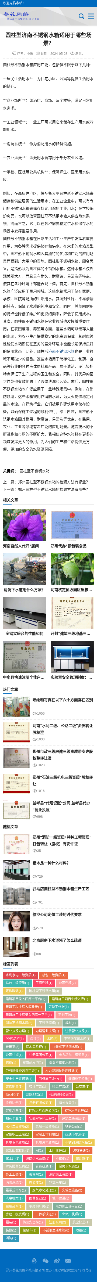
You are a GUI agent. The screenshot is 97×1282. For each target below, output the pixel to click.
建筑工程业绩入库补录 (24, 1007)
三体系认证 (46, 1214)
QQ (34, 1261)
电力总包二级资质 (74, 1055)
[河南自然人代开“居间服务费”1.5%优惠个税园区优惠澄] (24, 525)
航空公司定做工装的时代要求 (57, 914)
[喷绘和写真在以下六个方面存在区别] (16, 707)
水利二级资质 (17, 1127)
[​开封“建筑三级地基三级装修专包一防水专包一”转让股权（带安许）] (72, 613)
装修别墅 (14, 1087)
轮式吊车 (57, 1182)
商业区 (12, 1095)
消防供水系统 (37, 1159)
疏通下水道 (75, 1134)
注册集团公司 (41, 1055)
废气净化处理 (44, 1190)
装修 (11, 1230)
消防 (11, 1238)
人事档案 (14, 1198)
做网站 (82, 1159)
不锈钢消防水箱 (78, 1142)
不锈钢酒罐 (49, 1023)
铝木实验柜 (36, 1047)
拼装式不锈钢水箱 (67, 1047)
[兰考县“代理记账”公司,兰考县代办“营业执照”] (16, 810)
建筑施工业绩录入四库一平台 (29, 1015)
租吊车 (29, 1230)
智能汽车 (14, 1110)
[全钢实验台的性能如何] (24, 613)
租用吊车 (14, 1206)
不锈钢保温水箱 (77, 1039)
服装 (11, 1222)
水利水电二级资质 (21, 975)
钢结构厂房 (39, 1206)
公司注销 (14, 1055)
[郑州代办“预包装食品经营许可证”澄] (72, 525)
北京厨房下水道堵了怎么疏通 (57, 940)
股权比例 (14, 1103)
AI (39, 1151)
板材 (70, 1023)
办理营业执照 (47, 1031)
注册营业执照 (77, 1031)
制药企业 (14, 1119)
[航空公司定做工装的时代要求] (16, 921)
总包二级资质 (17, 983)
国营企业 (37, 1198)
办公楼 (36, 1182)
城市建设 (60, 1198)
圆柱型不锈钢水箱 (34, 471)
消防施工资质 (60, 1174)
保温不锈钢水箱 (62, 1063)
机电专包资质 (17, 1142)
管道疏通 (44, 1166)
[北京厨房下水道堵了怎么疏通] (16, 947)
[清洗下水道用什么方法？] (24, 569)
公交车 (82, 1087)
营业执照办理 (17, 1031)
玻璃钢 (12, 1047)
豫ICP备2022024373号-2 (72, 1270)
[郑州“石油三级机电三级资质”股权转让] (16, 784)
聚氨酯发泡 (33, 1063)
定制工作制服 (47, 1134)
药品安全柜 (33, 1222)
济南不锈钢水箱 (61, 352)
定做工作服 (58, 1007)
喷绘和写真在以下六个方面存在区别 (63, 700)
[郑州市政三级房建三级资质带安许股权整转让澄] (16, 758)
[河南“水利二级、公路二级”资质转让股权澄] (16, 732)
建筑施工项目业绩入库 (70, 999)
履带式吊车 (16, 1190)
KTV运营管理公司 (44, 1110)
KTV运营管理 (76, 1110)
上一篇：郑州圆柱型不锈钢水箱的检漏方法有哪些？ (46, 482)
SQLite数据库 (17, 1151)
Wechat (45, 1261)
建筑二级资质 (73, 1119)
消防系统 (14, 1182)
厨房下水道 (69, 1166)
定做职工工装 (17, 1134)
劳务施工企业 (50, 1079)
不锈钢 (62, 1159)
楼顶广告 (37, 1087)
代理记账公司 (61, 1095)
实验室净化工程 (42, 1119)
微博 (57, 1261)
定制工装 (66, 1015)
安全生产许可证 (19, 1079)
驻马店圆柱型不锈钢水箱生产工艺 (61, 889)
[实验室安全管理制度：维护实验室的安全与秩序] (72, 657)
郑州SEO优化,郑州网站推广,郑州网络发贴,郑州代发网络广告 (21, 16)
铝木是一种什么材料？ (51, 863)
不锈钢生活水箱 (56, 1230)
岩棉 (11, 1063)
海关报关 (67, 1103)
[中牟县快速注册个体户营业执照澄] (24, 657)
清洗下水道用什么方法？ (24, 590)
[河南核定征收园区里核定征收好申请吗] (72, 569)
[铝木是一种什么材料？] (16, 870)
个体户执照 (72, 1214)
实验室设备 (72, 1190)
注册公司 (57, 1222)
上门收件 (57, 1151)
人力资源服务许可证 (61, 1071)
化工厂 (12, 1159)
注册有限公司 (41, 1103)
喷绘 (81, 1230)
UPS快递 (81, 1151)
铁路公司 (73, 1127)
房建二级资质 (17, 1214)
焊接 (35, 1039)
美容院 (36, 1174)
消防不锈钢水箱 (19, 1023)
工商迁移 (44, 983)
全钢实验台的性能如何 (24, 633)
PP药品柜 (15, 1039)
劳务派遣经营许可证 (22, 1071)
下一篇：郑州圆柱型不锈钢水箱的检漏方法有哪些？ (46, 489)
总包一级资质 (53, 975)
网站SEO (34, 1095)
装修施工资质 (80, 1079)
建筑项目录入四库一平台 (25, 999)
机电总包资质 (47, 1142)
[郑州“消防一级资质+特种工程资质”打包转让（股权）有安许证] (16, 844)
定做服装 (14, 991)
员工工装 (14, 1174)
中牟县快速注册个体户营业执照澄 (31, 677)
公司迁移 (67, 983)
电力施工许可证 (69, 1206)
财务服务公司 (17, 1166)
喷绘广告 (60, 1087)
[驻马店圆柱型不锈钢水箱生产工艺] (16, 895)
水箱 (52, 1039)
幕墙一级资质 (47, 1127)
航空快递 (80, 1222)
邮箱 (68, 1261)
